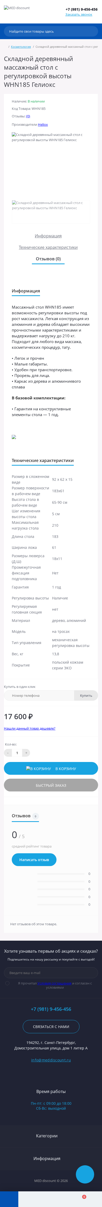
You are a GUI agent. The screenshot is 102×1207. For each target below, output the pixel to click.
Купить (86, 695)
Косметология (21, 47)
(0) (28, 116)
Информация (48, 236)
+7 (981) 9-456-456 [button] (51, 1009)
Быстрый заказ (51, 785)
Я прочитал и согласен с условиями (55, 985)
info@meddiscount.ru (51, 1060)
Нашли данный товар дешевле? (29, 728)
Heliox (43, 124)
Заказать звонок (78, 14)
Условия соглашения (54, 983)
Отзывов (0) (48, 259)
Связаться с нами (51, 1026)
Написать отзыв (34, 859)
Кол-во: (11, 744)
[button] (81, 9)
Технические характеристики (48, 247)
